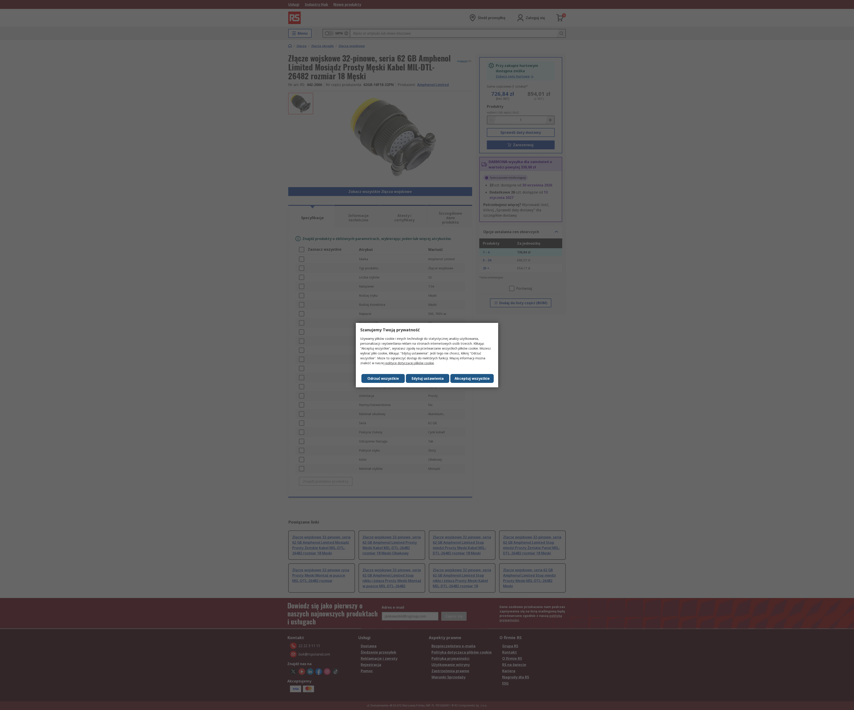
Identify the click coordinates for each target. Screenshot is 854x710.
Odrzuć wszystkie (383, 378)
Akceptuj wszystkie (472, 378)
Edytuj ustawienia (428, 378)
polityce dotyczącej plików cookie (409, 363)
